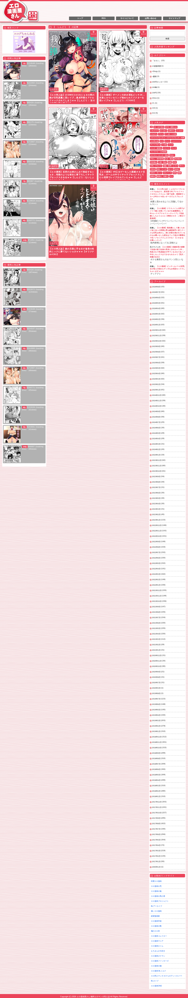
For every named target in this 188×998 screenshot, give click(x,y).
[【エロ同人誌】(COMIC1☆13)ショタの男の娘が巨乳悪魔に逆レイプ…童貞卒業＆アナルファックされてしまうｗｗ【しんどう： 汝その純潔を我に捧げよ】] (73, 61)
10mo (154, 98)
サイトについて (127, 18)
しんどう (53, 89)
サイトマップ (174, 18)
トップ (80, 18)
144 (153, 108)
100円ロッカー (158, 82)
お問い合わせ (150, 18)
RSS (104, 18)
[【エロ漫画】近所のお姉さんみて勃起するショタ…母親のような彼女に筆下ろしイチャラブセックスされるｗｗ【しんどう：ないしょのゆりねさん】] (73, 138)
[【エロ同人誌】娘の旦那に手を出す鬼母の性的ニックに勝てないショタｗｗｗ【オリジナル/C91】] (73, 215)
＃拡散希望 (156, 66)
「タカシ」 (156, 61)
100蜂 (154, 87)
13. (153, 103)
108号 (154, 93)
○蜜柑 (154, 76)
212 (153, 113)
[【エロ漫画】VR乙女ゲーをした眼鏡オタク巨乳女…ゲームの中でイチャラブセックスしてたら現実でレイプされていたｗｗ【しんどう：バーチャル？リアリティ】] (123, 138)
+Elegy (155, 71)
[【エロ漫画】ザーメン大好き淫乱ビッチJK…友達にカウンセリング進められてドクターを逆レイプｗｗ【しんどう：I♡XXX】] (123, 61)
